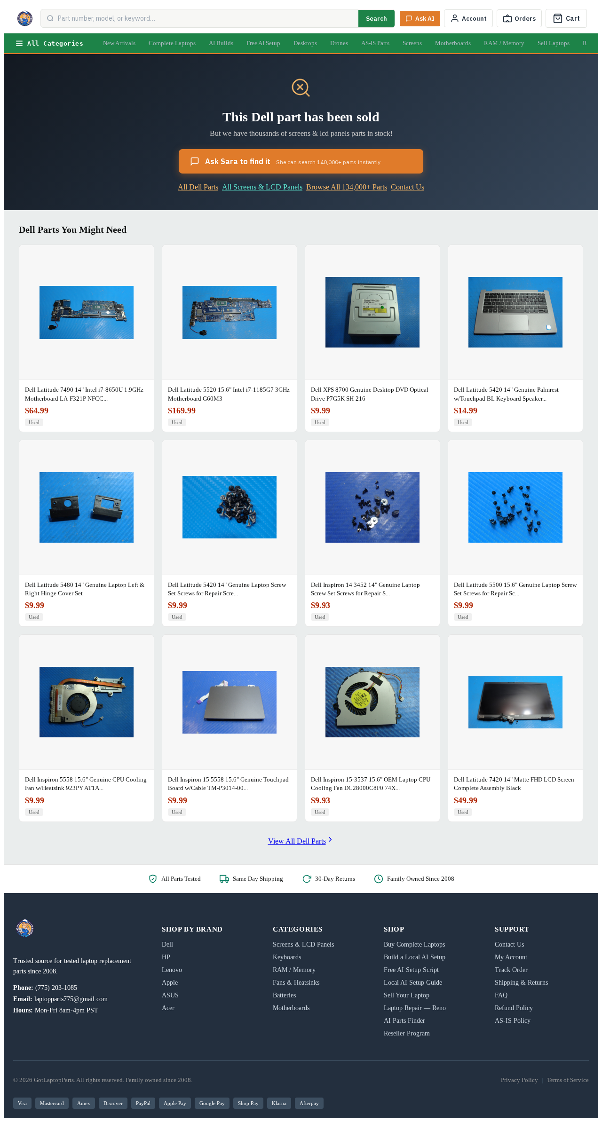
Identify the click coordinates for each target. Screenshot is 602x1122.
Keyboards (287, 957)
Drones (339, 43)
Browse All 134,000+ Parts (346, 187)
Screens (412, 43)
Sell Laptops (554, 43)
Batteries (284, 995)
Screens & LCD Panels (303, 944)
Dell (167, 944)
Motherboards (453, 43)
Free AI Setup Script (411, 969)
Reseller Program (407, 1033)
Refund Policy (514, 1007)
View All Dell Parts (297, 841)
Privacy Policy (519, 1079)
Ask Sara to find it (292, 161)
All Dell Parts (198, 187)
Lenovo (172, 969)
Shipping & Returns (521, 982)
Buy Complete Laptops (414, 944)
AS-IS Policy (513, 1020)
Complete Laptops (172, 43)
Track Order (511, 969)
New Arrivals (119, 43)
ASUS (170, 995)
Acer (168, 1007)
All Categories (55, 43)
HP (166, 957)
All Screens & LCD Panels (262, 187)
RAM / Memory (504, 43)
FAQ (501, 995)
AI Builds (221, 43)
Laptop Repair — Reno (415, 1007)
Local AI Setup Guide (413, 982)
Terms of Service (568, 1079)
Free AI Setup (263, 43)
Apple (170, 982)
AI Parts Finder (404, 1020)
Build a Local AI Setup (414, 957)
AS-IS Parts (375, 43)
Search (376, 19)
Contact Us (407, 187)
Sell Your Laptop (406, 995)
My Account (511, 957)
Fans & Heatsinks (296, 982)
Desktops (305, 43)
